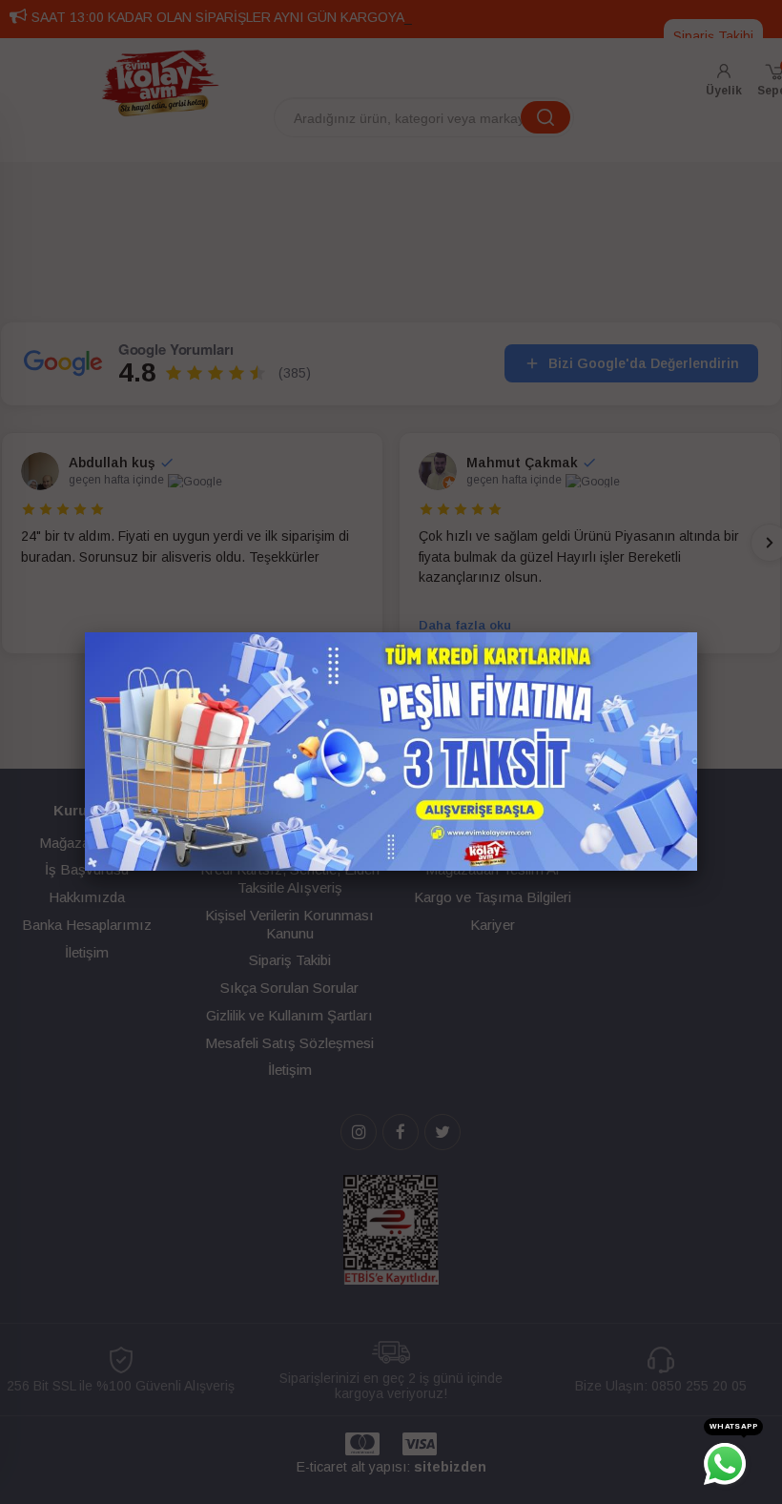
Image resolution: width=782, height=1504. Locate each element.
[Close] (697, 632)
